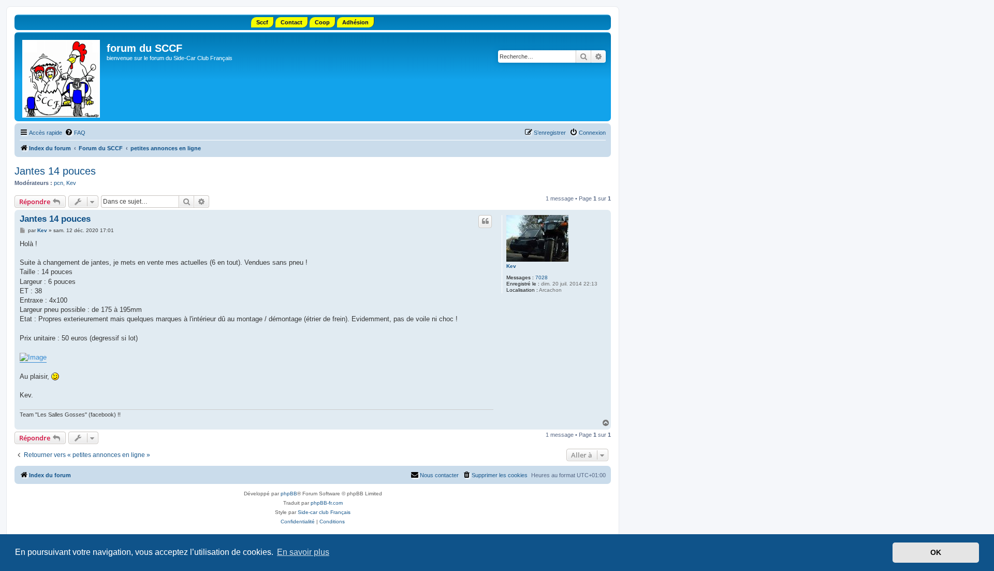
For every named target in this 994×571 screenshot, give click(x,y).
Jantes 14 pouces (55, 171)
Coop (322, 22)
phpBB (289, 493)
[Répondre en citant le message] (485, 221)
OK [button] (935, 552)
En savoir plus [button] (303, 552)
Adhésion (355, 22)
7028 (541, 277)
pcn (58, 183)
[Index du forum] (62, 77)
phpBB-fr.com (327, 503)
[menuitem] (75, 132)
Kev (71, 183)
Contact (291, 22)
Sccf (262, 22)
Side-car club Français (324, 512)
